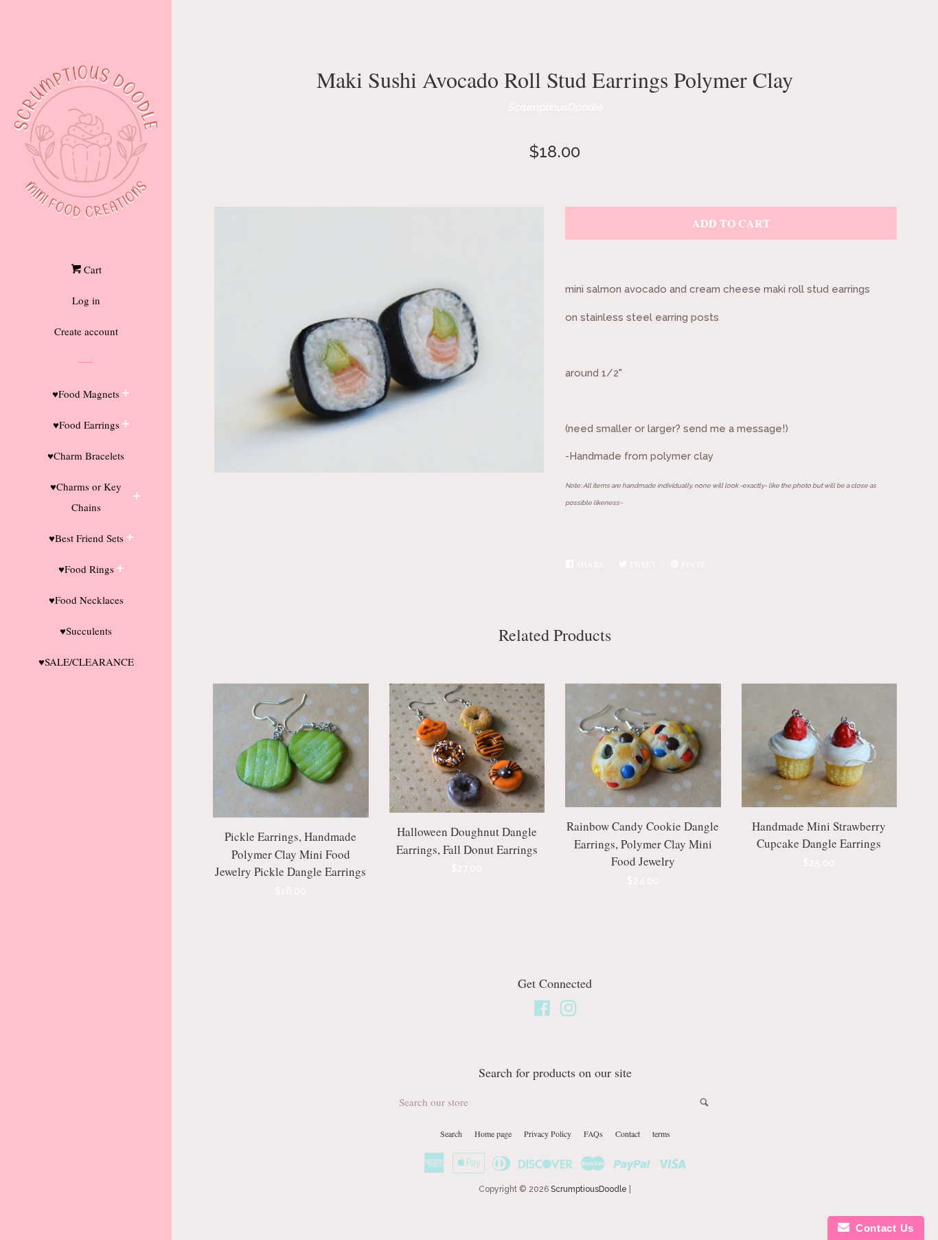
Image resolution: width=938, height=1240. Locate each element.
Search (451, 1133)
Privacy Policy (547, 1133)
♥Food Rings (86, 569)
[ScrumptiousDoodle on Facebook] (542, 1011)
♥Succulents (86, 631)
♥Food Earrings (86, 424)
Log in (86, 300)
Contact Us (881, 1228)
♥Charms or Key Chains (86, 497)
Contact (627, 1133)
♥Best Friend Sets (86, 538)
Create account (86, 331)
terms (661, 1133)
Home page (493, 1133)
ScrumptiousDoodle (554, 107)
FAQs (593, 1133)
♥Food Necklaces (86, 600)
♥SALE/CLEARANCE (86, 661)
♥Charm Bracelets (85, 455)
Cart (91, 269)
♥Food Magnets (85, 394)
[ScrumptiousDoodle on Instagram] (568, 1011)
